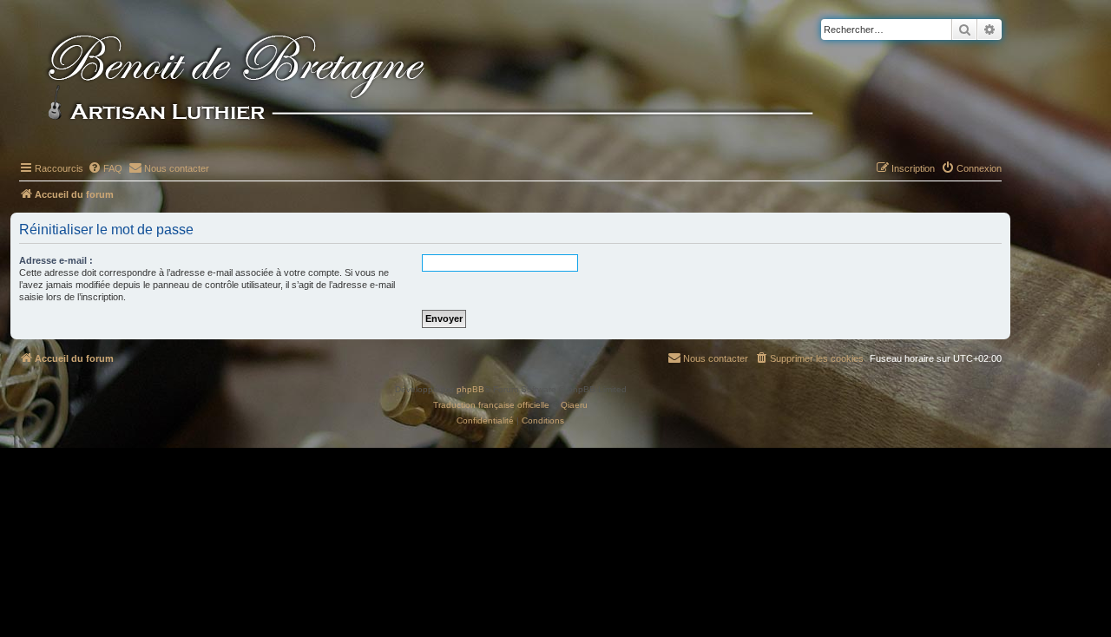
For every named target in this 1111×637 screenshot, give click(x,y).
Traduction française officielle (491, 405)
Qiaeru (574, 405)
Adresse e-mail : (56, 260)
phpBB (470, 389)
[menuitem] (105, 168)
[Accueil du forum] (459, 80)
